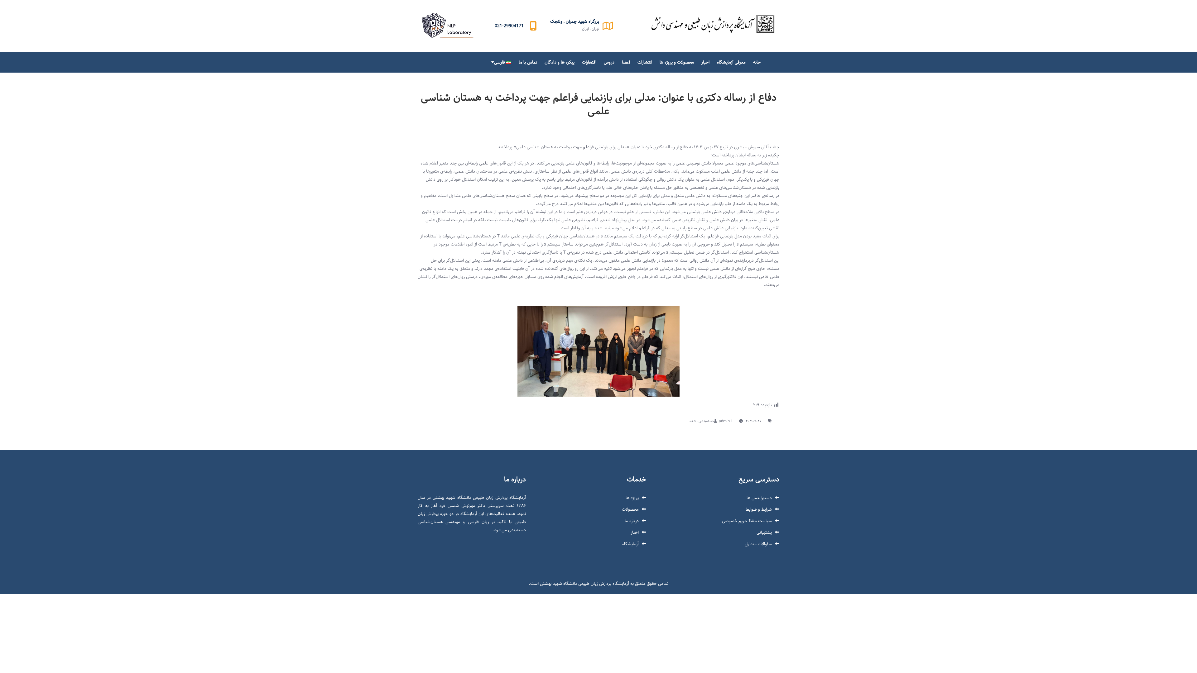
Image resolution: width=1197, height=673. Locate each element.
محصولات (630, 509)
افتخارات (589, 62)
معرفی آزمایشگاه (731, 62)
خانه (757, 62)
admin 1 (726, 421)
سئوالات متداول (758, 544)
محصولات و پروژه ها (677, 62)
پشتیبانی (764, 532)
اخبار (705, 62)
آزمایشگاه (630, 544)
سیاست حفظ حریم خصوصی (747, 521)
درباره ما (632, 521)
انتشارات (644, 62)
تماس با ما (528, 62)
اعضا (626, 62)
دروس (609, 62)
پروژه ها (632, 497)
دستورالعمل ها (759, 497)
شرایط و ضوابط (759, 509)
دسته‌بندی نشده (702, 421)
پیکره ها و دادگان (559, 62)
